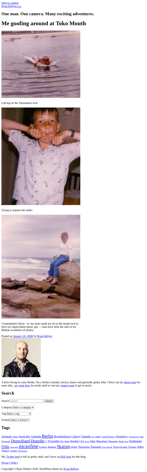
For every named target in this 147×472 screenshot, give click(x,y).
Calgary (75, 436)
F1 (46, 441)
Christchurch (134, 437)
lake (93, 441)
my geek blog (22, 385)
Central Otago (108, 436)
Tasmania (95, 447)
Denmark (5, 441)
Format (5, 419)
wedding (13, 451)
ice (82, 441)
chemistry (121, 436)
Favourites (54, 441)
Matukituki (113, 441)
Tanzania (84, 447)
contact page (67, 385)
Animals (6, 436)
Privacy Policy (9, 462)
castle (97, 436)
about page (130, 382)
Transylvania (120, 446)
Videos (5, 450)
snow (74, 447)
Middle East (123, 441)
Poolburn (43, 447)
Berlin (47, 436)
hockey (75, 441)
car (92, 436)
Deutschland (20, 441)
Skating (63, 446)
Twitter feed (13, 456)
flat (62, 441)
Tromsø (132, 447)
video (140, 447)
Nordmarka (135, 441)
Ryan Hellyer (44, 336)
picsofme (28, 446)
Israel (87, 441)
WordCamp (22, 451)
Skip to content (9, 2)
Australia (24, 436)
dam (142, 436)
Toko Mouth (107, 447)
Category (6, 407)
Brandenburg (62, 436)
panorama (14, 447)
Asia (15, 436)
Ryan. (11, 6)
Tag (3, 413)
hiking (67, 441)
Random (52, 447)
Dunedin (37, 441)
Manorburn (102, 441)
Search (5, 400)
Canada (86, 436)
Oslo (5, 446)
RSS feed (65, 456)
